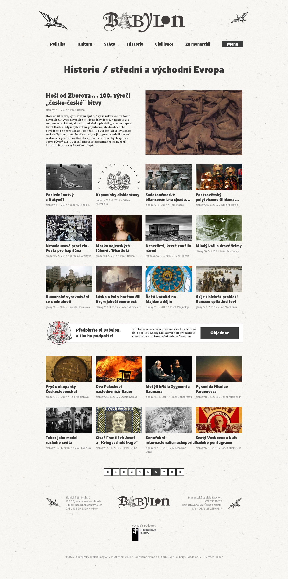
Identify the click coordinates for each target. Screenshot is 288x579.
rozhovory (152, 256)
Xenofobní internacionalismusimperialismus (169, 440)
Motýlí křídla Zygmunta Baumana (168, 389)
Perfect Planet (213, 557)
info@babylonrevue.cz (88, 505)
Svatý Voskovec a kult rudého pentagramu (216, 440)
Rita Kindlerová (79, 397)
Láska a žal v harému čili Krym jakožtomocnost (118, 299)
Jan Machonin (228, 307)
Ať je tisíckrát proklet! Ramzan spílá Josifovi (217, 299)
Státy (109, 44)
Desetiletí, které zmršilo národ (168, 248)
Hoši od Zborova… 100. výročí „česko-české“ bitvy (88, 99)
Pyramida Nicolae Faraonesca (212, 389)
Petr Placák (177, 205)
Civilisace (164, 44)
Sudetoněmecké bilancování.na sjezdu (168, 197)
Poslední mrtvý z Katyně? (60, 197)
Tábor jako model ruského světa (62, 440)
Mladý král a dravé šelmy (219, 246)
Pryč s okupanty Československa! (61, 389)
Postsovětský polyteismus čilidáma (218, 197)
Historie (135, 44)
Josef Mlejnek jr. (80, 205)
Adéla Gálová (129, 397)
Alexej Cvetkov (82, 448)
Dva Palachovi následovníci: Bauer (114, 389)
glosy (49, 256)
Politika (58, 44)
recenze (100, 200)
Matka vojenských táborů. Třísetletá (113, 248)
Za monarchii (197, 44)
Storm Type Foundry (172, 557)
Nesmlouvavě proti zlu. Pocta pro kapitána (67, 248)
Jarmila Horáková (80, 256)
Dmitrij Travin (229, 205)
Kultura (84, 44)
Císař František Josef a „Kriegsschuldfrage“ (117, 440)
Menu (232, 44)
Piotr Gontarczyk (181, 397)
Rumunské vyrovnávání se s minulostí (67, 299)
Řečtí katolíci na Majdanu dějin (161, 299)
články (50, 110)
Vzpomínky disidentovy (117, 194)
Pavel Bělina (77, 110)
